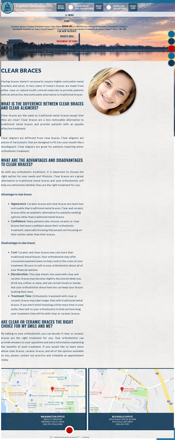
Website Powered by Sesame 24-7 (67, 437)
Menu (71, 15)
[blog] (171, 63)
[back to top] (69, 430)
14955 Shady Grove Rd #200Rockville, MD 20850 (122, 419)
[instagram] (171, 55)
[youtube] (171, 48)
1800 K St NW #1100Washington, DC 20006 (53, 419)
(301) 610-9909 (119, 8)
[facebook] (171, 34)
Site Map (86, 437)
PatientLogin (99, 7)
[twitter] (171, 41)
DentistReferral (61, 7)
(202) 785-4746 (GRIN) (84, 8)
